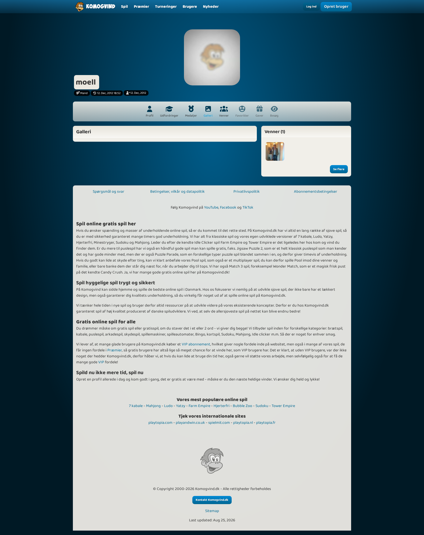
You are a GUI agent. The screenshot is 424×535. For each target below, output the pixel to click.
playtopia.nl (243, 423)
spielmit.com (219, 423)
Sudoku (262, 406)
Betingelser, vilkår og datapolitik (177, 191)
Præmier (114, 350)
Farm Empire (199, 406)
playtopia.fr (266, 423)
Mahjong (153, 406)
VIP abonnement (196, 344)
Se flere (338, 169)
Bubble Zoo (242, 406)
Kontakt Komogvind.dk (212, 500)
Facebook (228, 207)
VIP (101, 362)
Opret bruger (336, 7)
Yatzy (180, 406)
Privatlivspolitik (246, 191)
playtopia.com (160, 423)
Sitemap (212, 511)
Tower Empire (283, 406)
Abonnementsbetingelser (315, 191)
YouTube (211, 207)
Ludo (168, 406)
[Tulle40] (275, 151)
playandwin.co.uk (190, 423)
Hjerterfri (221, 406)
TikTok (247, 207)
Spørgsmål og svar (108, 191)
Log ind (311, 6)
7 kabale (136, 406)
